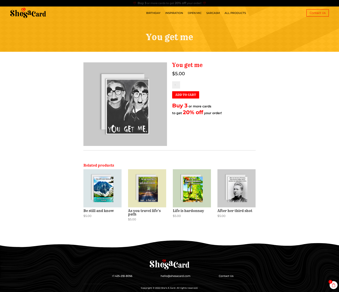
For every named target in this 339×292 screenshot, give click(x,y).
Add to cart (185, 95)
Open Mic (195, 13)
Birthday (153, 13)
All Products (235, 13)
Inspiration (174, 13)
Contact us (318, 13)
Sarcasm (213, 13)
